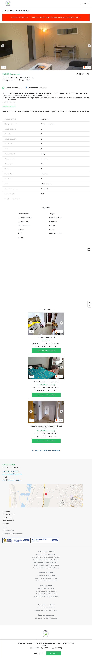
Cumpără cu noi (8, 514)
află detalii (43, 643)
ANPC (4, 527)
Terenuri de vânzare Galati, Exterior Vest (46, 596)
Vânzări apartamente (46, 551)
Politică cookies (8, 530)
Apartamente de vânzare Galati (36, 111)
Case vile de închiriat (46, 605)
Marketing (58, 648)
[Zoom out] (89, 305)
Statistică (47, 648)
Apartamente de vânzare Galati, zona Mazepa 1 (70, 111)
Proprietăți (6, 511)
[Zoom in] (89, 302)
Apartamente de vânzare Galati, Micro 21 (46, 565)
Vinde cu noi (7, 517)
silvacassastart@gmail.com (12, 474)
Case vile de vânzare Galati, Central (46, 578)
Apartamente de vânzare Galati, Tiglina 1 (46, 560)
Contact (5, 523)
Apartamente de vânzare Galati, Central (46, 568)
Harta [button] (88, 67)
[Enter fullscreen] (89, 249)
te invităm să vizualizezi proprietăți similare (63, 17)
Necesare (36, 648)
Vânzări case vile (46, 572)
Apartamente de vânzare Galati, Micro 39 (46, 562)
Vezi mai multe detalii (46, 350)
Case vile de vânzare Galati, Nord (46, 581)
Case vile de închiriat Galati (46, 608)
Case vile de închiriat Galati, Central (46, 610)
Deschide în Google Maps (11, 480)
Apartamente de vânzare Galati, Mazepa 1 (46, 557)
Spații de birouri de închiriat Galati (46, 618)
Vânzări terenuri (46, 585)
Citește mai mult (8, 106)
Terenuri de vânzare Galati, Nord (46, 591)
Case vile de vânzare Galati (46, 575)
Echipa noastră (8, 520)
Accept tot (54, 653)
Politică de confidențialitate (12, 534)
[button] (2, 45)
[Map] (46, 277)
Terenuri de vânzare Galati (46, 588)
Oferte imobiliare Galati (11, 111)
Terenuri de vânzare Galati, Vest (46, 594)
